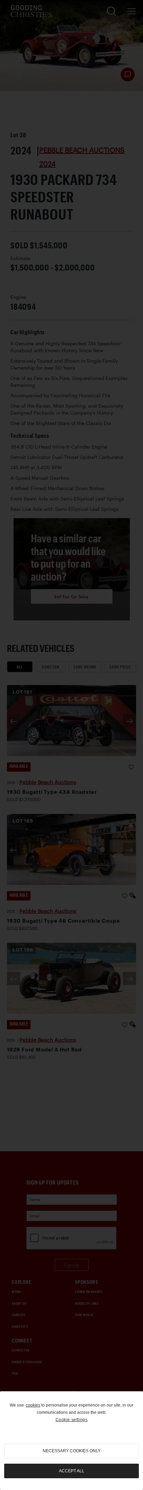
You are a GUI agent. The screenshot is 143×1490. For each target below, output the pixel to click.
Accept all (71, 1471)
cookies (33, 1405)
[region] (71, 1440)
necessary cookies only (72, 1450)
